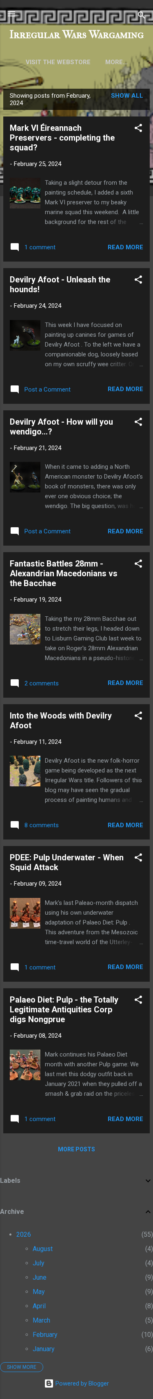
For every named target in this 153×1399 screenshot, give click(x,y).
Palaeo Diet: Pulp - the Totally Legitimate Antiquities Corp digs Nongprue (64, 1009)
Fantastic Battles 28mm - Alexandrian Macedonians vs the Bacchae (64, 573)
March (41, 1320)
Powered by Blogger (81, 1383)
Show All (127, 95)
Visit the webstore (58, 62)
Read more (125, 247)
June (40, 1277)
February (45, 1335)
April (39, 1306)
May (39, 1292)
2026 (23, 1234)
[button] (138, 129)
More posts (76, 1149)
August (43, 1249)
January (44, 1349)
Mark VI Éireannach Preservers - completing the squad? (62, 137)
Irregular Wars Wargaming (76, 34)
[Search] (141, 16)
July (38, 1263)
